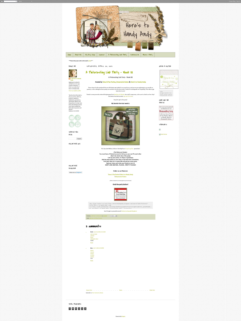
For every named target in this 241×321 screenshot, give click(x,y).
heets (91, 237)
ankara (92, 253)
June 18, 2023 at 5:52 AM (100, 232)
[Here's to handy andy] (78, 120)
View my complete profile (75, 90)
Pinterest (100, 218)
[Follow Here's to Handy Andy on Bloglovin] (75, 173)
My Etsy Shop (90, 55)
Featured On (134, 55)
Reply (91, 242)
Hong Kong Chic (129, 148)
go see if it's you (128, 96)
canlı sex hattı (93, 234)
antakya (92, 255)
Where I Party (147, 55)
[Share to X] (115, 216)
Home (69, 55)
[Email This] (111, 216)
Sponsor (101, 55)
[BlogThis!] (113, 216)
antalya (92, 256)
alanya (91, 250)
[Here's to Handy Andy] (166, 119)
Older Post (152, 290)
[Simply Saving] (163, 134)
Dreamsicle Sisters (122, 82)
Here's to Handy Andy (138, 82)
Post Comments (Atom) (97, 292)
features (91, 218)
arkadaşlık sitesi (94, 239)
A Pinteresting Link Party (117, 55)
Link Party (96, 218)
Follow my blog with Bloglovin (129, 211)
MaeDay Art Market (119, 94)
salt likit (92, 235)
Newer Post (89, 290)
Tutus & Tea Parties (109, 82)
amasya (92, 252)
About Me (78, 55)
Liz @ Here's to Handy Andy (96, 216)
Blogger (123, 316)
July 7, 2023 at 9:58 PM (98, 248)
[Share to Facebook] (116, 216)
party (89, 60)
